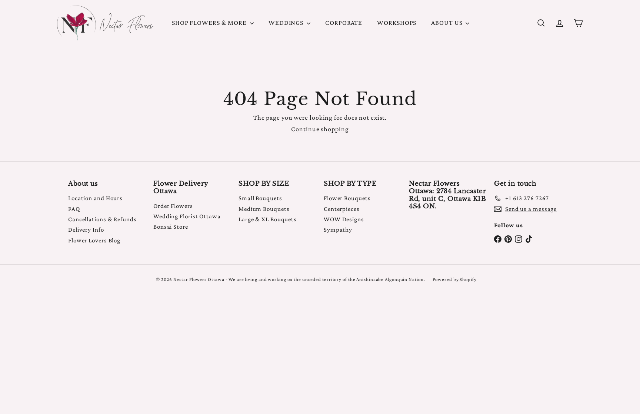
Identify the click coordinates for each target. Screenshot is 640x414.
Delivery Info (86, 229)
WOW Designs (344, 219)
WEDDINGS (287, 22)
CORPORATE (343, 22)
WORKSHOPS (396, 22)
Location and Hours (95, 198)
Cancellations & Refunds (102, 219)
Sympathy (338, 229)
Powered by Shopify (455, 279)
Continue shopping (320, 129)
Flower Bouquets (347, 198)
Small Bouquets (260, 198)
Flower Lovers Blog (94, 240)
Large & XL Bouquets (268, 219)
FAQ (74, 208)
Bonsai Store (170, 226)
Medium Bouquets (264, 208)
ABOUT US (447, 22)
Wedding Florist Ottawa (187, 216)
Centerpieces (342, 208)
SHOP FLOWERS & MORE (210, 22)
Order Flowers (173, 205)
